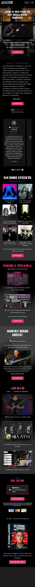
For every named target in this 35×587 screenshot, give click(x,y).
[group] (17, 110)
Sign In (27, 2)
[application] (17, 30)
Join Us (17, 52)
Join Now (17, 499)
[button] (17, 30)
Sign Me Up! (17, 562)
